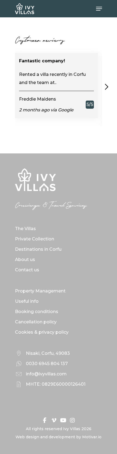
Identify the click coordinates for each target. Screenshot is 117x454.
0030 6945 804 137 (47, 363)
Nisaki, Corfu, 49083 (48, 353)
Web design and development (45, 436)
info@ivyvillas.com (46, 373)
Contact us (27, 269)
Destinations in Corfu (38, 249)
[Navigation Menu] (99, 8)
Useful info (27, 301)
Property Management (40, 291)
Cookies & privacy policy (42, 332)
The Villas (25, 228)
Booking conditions (36, 311)
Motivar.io (91, 436)
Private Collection (34, 239)
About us (25, 259)
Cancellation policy (36, 321)
